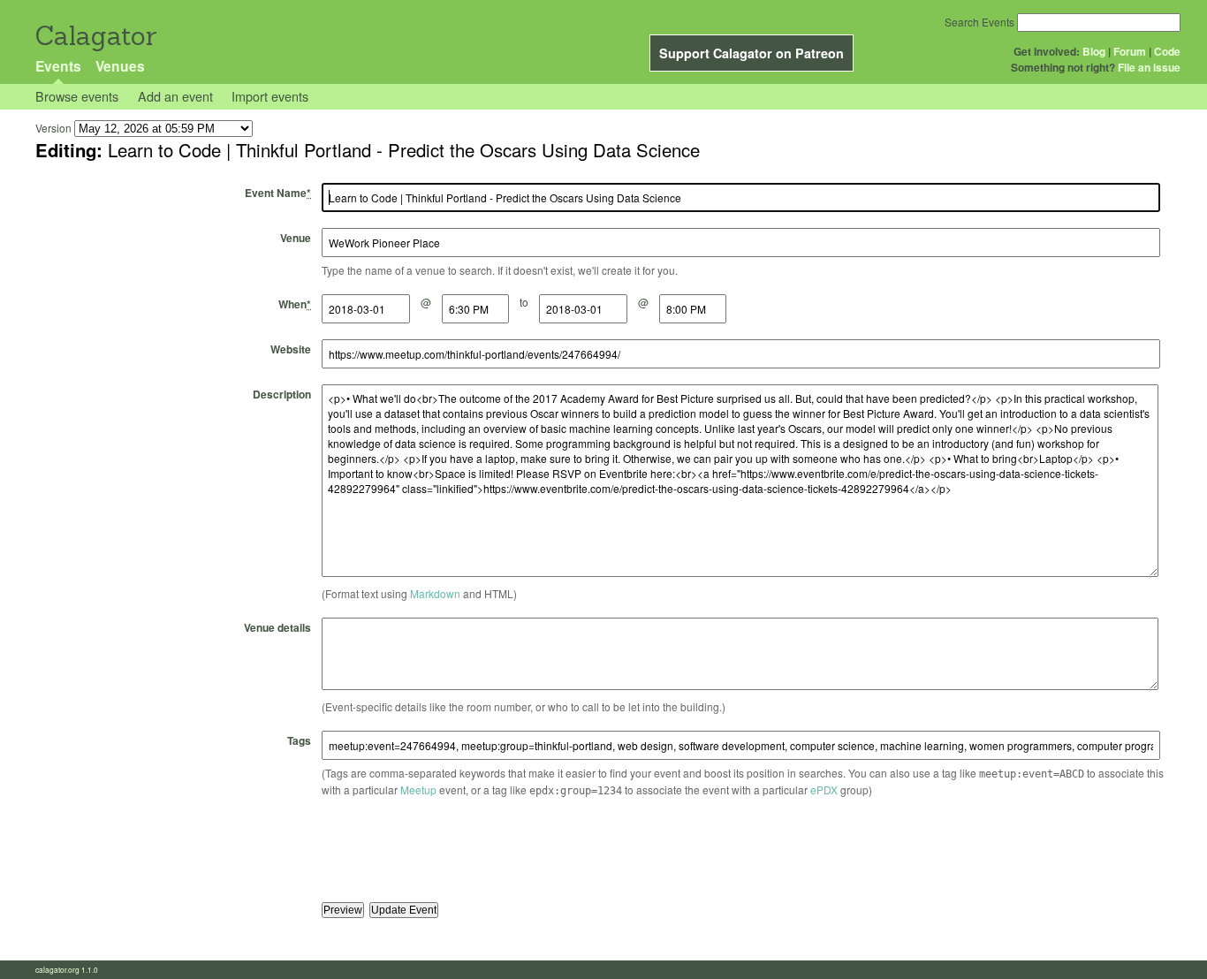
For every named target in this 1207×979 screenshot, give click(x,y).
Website (290, 349)
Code (1167, 51)
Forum (1129, 51)
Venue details (277, 627)
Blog (1093, 51)
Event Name (278, 193)
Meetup (418, 789)
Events (58, 66)
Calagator (95, 35)
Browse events (76, 96)
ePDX (824, 789)
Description (282, 394)
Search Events (979, 21)
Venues (120, 66)
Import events (270, 96)
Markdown (435, 593)
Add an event (175, 96)
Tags (299, 740)
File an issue (1149, 67)
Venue (295, 238)
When (294, 304)
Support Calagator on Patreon (751, 53)
